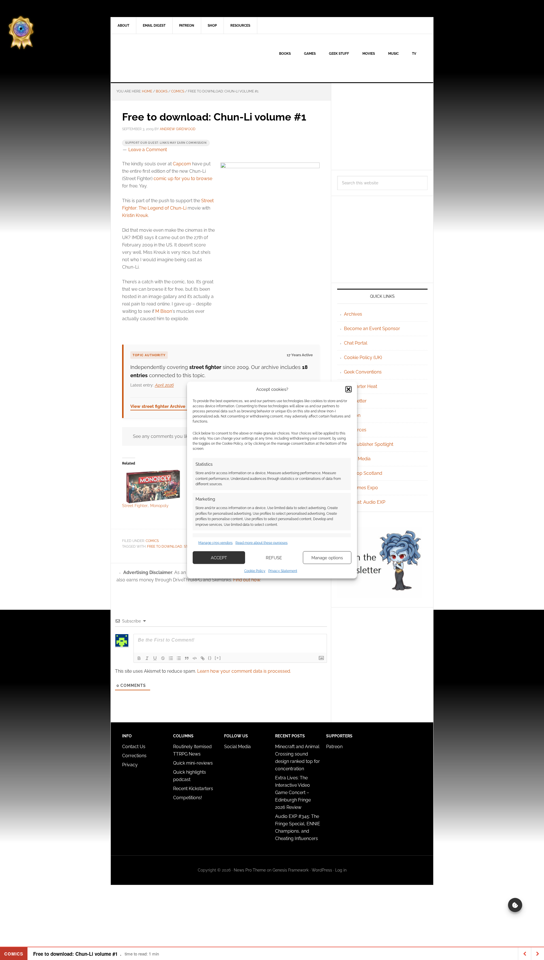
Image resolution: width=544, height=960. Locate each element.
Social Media (357, 458)
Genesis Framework (291, 870)
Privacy (130, 764)
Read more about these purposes (261, 543)
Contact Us (133, 746)
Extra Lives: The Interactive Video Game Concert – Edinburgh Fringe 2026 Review (293, 792)
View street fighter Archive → (160, 406)
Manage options (327, 557)
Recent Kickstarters (193, 788)
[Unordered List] (179, 658)
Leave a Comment (147, 149)
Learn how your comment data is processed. (244, 671)
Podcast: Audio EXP (364, 502)
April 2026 (164, 385)
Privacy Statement (282, 571)
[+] (218, 658)
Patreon (334, 746)
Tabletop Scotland (363, 473)
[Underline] (155, 658)
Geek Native (159, 58)
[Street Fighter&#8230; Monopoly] (153, 486)
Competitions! (187, 797)
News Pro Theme (250, 870)
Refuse (274, 557)
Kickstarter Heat (360, 386)
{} (210, 658)
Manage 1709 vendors (215, 543)
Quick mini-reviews (193, 763)
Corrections (134, 755)
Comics (152, 541)
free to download (164, 546)
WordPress (322, 870)
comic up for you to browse (183, 178)
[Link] (203, 658)
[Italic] (147, 658)
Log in (341, 870)
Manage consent (515, 905)
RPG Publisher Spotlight (368, 444)
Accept (219, 557)
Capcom (182, 163)
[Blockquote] (187, 658)
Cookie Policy (254, 571)
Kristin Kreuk (135, 215)
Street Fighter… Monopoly (145, 505)
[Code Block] (195, 658)
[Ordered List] (171, 658)
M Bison (163, 311)
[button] (348, 389)
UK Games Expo (361, 487)
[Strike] (163, 658)
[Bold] (139, 658)
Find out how (246, 580)
